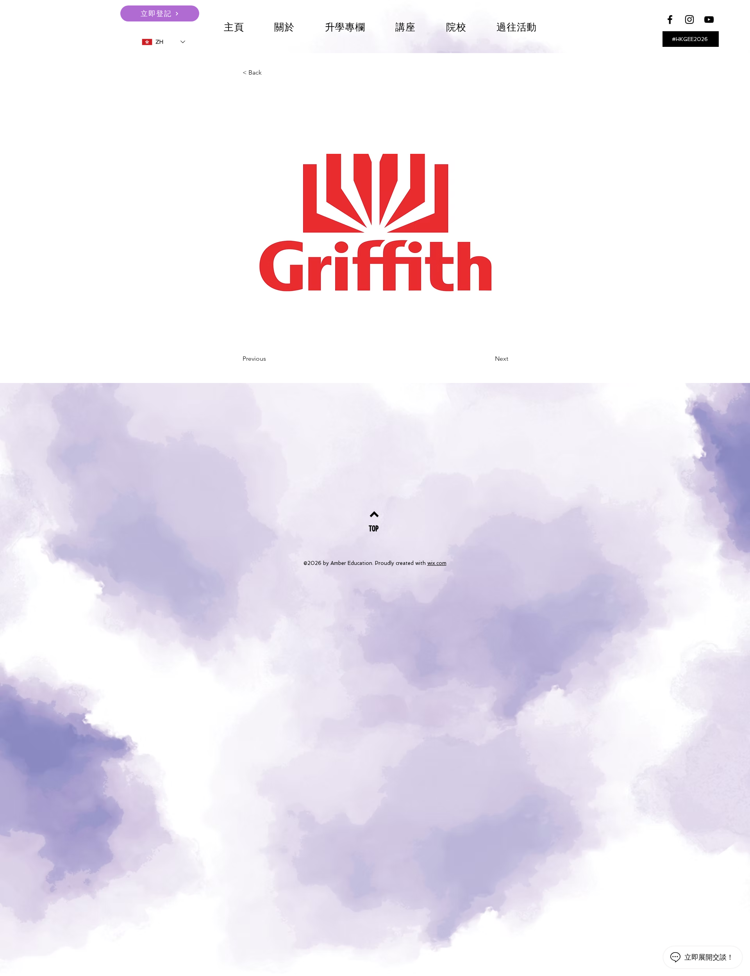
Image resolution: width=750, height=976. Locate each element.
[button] (405, 27)
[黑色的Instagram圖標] (689, 19)
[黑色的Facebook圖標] (670, 19)
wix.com (436, 563)
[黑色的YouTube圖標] (709, 19)
